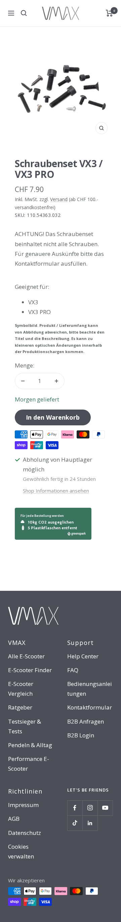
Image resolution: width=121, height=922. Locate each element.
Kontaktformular (89, 707)
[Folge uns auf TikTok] (74, 823)
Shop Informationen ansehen (56, 490)
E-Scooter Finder (30, 670)
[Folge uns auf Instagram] (89, 807)
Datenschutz (24, 833)
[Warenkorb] (109, 13)
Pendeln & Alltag (30, 745)
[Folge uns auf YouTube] (105, 807)
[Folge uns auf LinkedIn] (89, 823)
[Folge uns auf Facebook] (74, 807)
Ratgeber (20, 707)
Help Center (82, 656)
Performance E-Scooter (28, 763)
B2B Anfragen (85, 721)
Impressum (23, 805)
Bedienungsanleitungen (89, 688)
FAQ (72, 670)
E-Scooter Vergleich (20, 688)
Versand (59, 199)
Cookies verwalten (21, 851)
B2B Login (80, 735)
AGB (13, 818)
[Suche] (24, 13)
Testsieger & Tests (24, 726)
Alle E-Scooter (26, 656)
